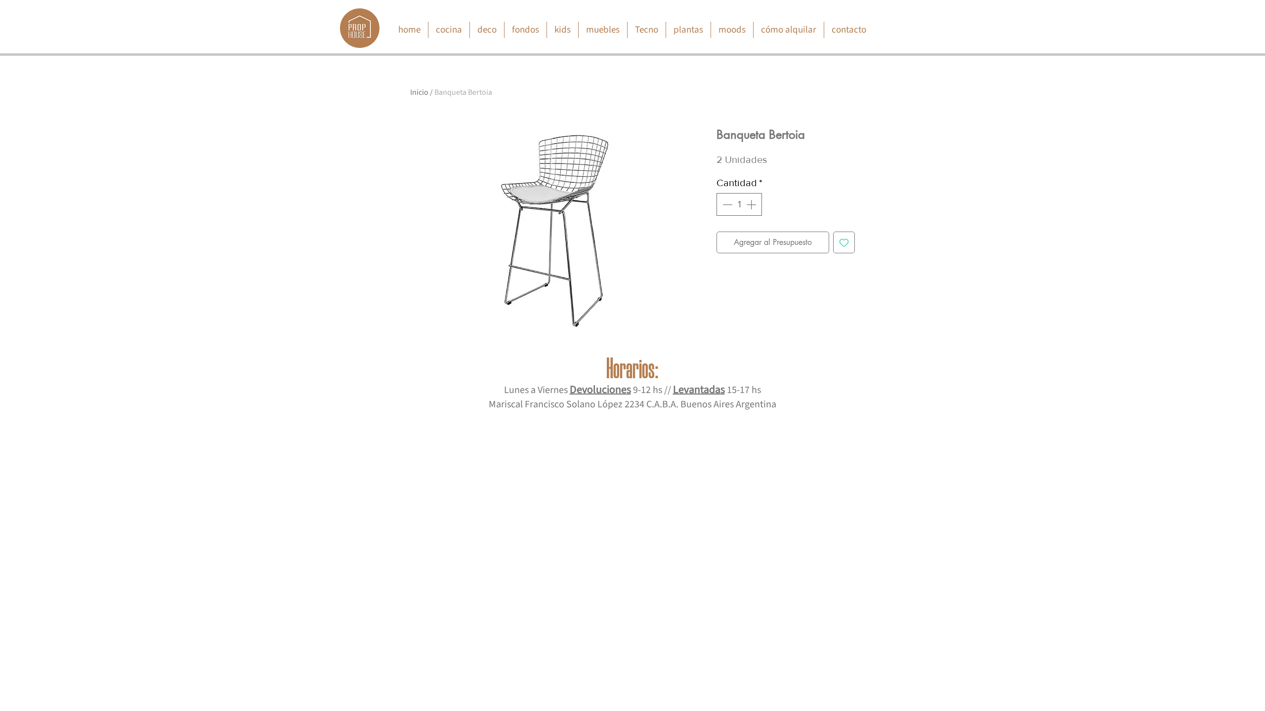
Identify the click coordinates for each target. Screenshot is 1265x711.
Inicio (419, 92)
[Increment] (752, 204)
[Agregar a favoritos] (844, 242)
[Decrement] (726, 204)
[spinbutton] (739, 204)
